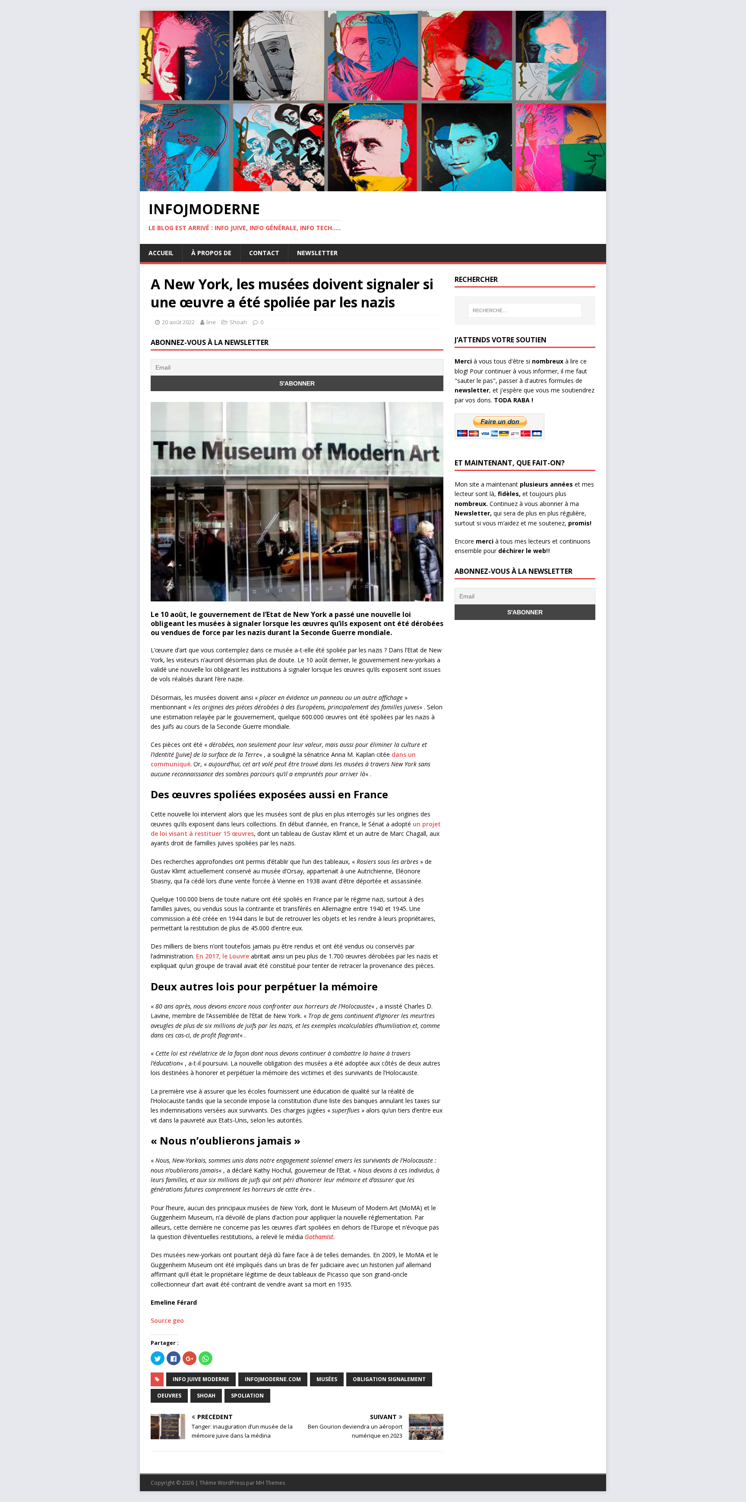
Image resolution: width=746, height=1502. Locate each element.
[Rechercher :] (525, 310)
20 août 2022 (178, 322)
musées (326, 1379)
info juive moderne (201, 1379)
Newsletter (317, 253)
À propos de (211, 253)
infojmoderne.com (273, 1379)
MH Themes (270, 1482)
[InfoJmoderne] (373, 186)
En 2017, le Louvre (222, 956)
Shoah (238, 322)
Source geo (167, 1320)
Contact (264, 253)
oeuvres (169, 1395)
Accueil (161, 253)
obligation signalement (389, 1379)
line (211, 322)
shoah (206, 1395)
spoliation (247, 1395)
